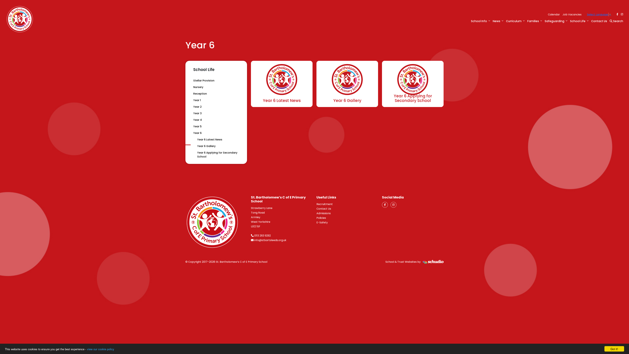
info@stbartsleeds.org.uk (270, 240)
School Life (577, 21)
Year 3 (197, 113)
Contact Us (599, 21)
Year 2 (197, 107)
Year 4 (197, 120)
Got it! (614, 349)
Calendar (554, 14)
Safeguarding (554, 21)
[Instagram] (621, 14)
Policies (321, 218)
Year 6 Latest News (209, 139)
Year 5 (197, 126)
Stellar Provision (203, 80)
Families (533, 21)
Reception (200, 94)
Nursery (198, 87)
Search (617, 21)
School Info (479, 21)
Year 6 (197, 133)
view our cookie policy (100, 349)
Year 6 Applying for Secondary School (217, 154)
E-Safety (322, 222)
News (496, 21)
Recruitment (324, 204)
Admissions (323, 213)
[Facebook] (617, 14)
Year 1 (197, 100)
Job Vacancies (571, 14)
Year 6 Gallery (206, 146)
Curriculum (514, 21)
